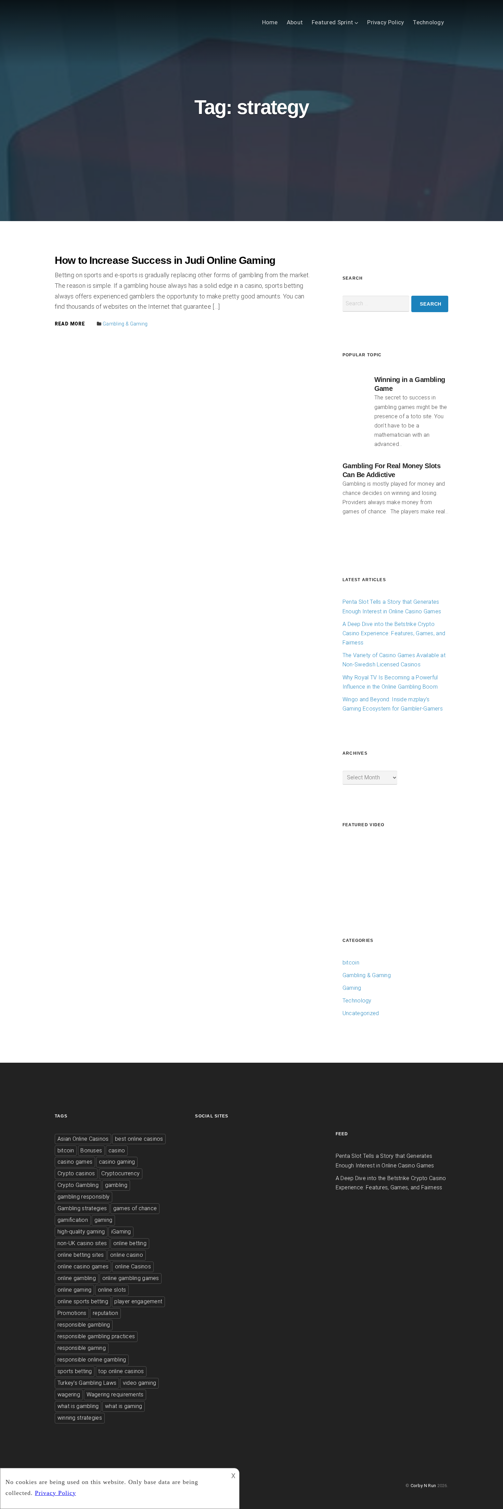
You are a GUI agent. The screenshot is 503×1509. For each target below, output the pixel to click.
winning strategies (79, 1418)
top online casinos (121, 1371)
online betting (129, 1243)
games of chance (135, 1208)
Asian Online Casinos (83, 1139)
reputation (105, 1313)
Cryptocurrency (120, 1173)
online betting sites (80, 1255)
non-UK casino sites (82, 1243)
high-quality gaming (81, 1231)
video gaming (139, 1383)
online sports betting (82, 1301)
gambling (116, 1185)
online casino (126, 1255)
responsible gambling (83, 1324)
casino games (74, 1162)
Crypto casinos (76, 1173)
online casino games (83, 1266)
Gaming (352, 988)
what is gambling (78, 1406)
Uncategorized (361, 1013)
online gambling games (130, 1278)
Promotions (72, 1313)
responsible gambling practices (96, 1336)
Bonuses (91, 1150)
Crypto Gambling (78, 1185)
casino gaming (117, 1162)
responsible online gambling (91, 1359)
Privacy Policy (385, 22)
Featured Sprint (332, 22)
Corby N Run (423, 1485)
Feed (342, 1133)
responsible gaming (81, 1348)
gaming (103, 1220)
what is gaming (123, 1406)
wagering (68, 1394)
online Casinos (133, 1266)
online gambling (76, 1278)
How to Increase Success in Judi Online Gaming (165, 260)
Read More (70, 324)
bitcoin (351, 962)
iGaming (121, 1231)
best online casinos (139, 1139)
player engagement (138, 1301)
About (295, 22)
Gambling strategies (82, 1208)
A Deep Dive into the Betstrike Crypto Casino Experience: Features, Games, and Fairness (394, 633)
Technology (428, 22)
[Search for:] (376, 304)
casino (116, 1150)
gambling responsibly (83, 1196)
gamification (72, 1220)
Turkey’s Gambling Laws (86, 1383)
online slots (112, 1290)
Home (270, 22)
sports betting (74, 1371)
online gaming (74, 1290)
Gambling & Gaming (125, 324)
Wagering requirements (115, 1394)
